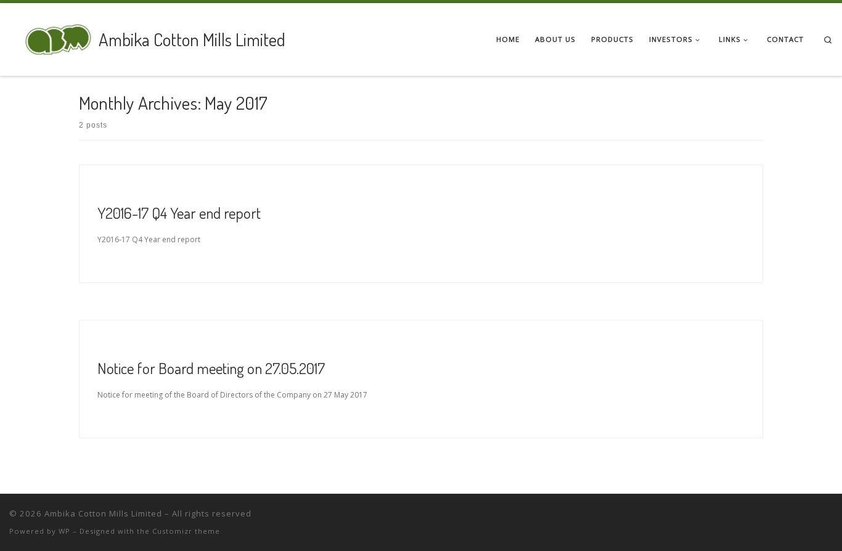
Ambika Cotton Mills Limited (103, 513)
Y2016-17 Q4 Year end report (179, 212)
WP (64, 531)
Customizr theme (186, 531)
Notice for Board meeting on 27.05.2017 (211, 368)
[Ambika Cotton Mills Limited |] (51, 36)
